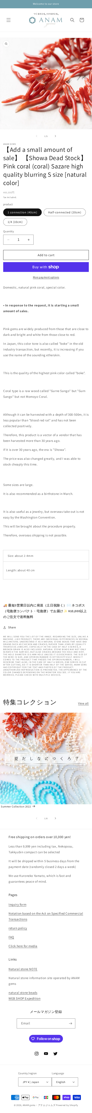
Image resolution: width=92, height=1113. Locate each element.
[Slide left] (36, 136)
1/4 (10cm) (15, 222)
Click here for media (23, 946)
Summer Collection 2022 (16, 806)
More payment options (46, 277)
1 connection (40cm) (22, 212)
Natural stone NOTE (23, 969)
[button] (8, 20)
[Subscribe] (70, 1023)
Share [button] (12, 627)
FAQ (11, 937)
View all (83, 703)
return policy (18, 928)
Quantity (8, 231)
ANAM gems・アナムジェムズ (39, 1105)
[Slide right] (55, 136)
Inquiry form (17, 904)
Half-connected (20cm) (64, 212)
